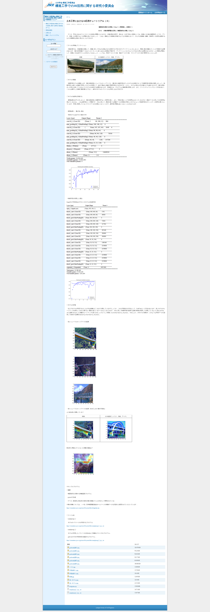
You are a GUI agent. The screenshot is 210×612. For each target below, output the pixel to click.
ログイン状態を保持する (55, 55)
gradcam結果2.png (74, 551)
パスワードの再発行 (52, 62)
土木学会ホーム (160, 12)
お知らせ (48, 32)
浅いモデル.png (73, 583)
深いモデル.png (73, 580)
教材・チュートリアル (52, 35)
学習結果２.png (73, 573)
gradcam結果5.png (74, 560)
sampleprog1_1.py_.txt (75, 589)
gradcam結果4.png (74, 557)
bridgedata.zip (73, 586)
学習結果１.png (73, 570)
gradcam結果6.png (74, 564)
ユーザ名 (54, 43)
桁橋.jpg (71, 577)
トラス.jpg (72, 567)
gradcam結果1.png (74, 548)
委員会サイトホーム (145, 12)
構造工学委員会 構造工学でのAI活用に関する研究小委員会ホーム (54, 25)
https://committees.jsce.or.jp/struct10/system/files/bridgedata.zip (83, 508)
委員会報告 (49, 30)
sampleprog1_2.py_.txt (75, 593)
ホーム (68, 17)
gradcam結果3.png (74, 554)
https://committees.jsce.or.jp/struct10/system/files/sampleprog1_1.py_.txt (85, 526)
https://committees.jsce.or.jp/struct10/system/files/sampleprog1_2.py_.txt (85, 540)
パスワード (54, 49)
